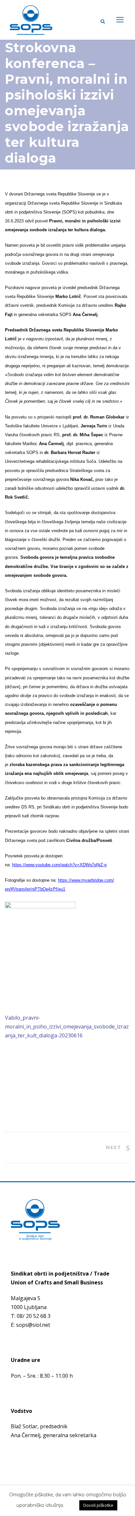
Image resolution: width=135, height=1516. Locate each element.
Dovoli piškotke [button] (98, 1505)
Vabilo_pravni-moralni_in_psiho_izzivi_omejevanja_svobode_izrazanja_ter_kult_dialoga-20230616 (67, 1026)
